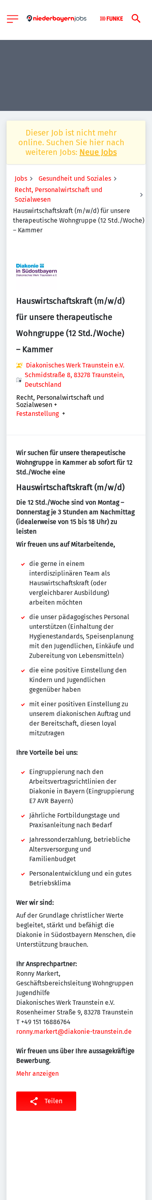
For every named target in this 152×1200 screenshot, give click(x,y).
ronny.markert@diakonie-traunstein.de (74, 1031)
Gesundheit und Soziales (75, 178)
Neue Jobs (98, 152)
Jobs (21, 178)
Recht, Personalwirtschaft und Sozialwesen (59, 194)
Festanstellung (37, 413)
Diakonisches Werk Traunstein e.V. (75, 365)
